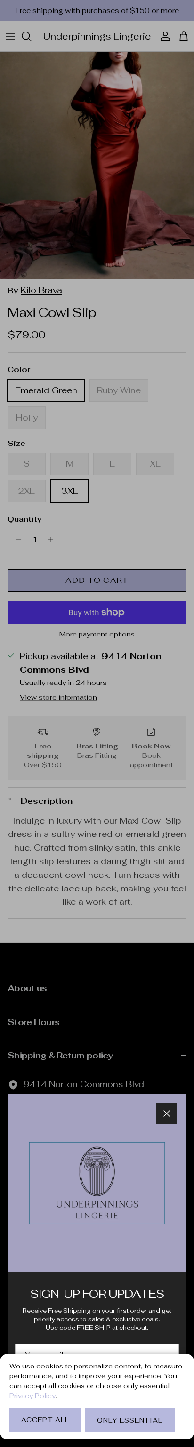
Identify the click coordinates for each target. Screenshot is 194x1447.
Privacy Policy (32, 1395)
